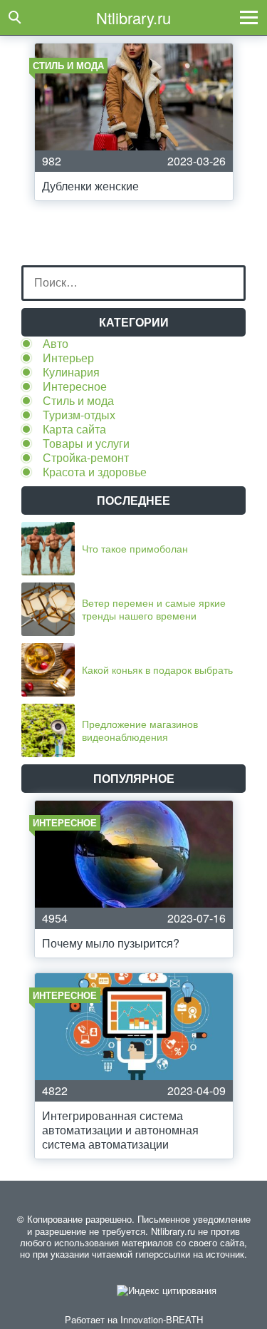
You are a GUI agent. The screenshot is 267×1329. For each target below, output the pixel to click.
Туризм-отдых (79, 414)
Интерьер (68, 357)
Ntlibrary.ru (133, 17)
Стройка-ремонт (86, 457)
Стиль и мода (78, 400)
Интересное (75, 386)
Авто (55, 343)
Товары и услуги (86, 443)
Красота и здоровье (95, 471)
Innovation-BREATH (161, 1319)
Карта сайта (74, 429)
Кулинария (71, 372)
